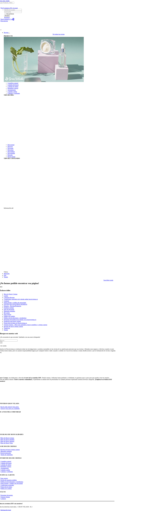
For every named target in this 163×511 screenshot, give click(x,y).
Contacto (6, 301)
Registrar (7, 17)
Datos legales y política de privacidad (15, 302)
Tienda (6, 330)
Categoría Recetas (9, 297)
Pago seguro (7, 314)
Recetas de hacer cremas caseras (13, 326)
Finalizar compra (9, 308)
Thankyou (7, 328)
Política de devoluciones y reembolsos (15, 318)
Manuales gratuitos (9, 311)
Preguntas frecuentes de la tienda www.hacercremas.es (20, 319)
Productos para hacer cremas (12, 321)
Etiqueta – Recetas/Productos (12, 306)
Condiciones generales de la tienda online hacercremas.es (21, 299)
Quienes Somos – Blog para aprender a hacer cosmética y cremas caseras (25, 325)
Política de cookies (9, 316)
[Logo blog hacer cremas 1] (9, 27)
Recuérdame (10, 14)
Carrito (6, 296)
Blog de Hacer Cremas (10, 294)
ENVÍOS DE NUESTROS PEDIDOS (15, 304)
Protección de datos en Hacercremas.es (15, 323)
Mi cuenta (7, 313)
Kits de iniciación (9, 309)
